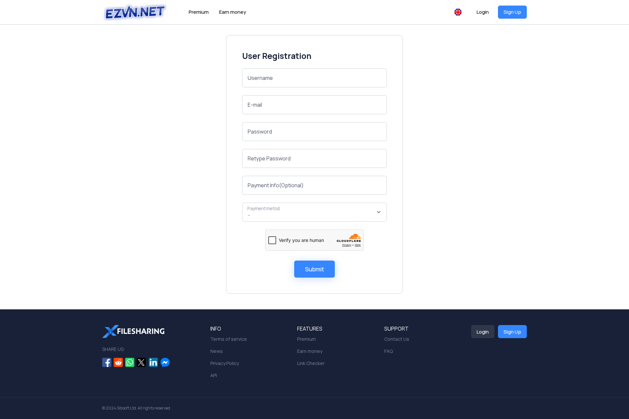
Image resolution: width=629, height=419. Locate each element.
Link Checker (311, 363)
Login (483, 12)
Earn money (232, 12)
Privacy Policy (224, 363)
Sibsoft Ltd (126, 408)
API (213, 375)
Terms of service (228, 339)
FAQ (388, 351)
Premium (199, 12)
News (216, 351)
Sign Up (512, 12)
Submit (314, 269)
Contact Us (396, 339)
